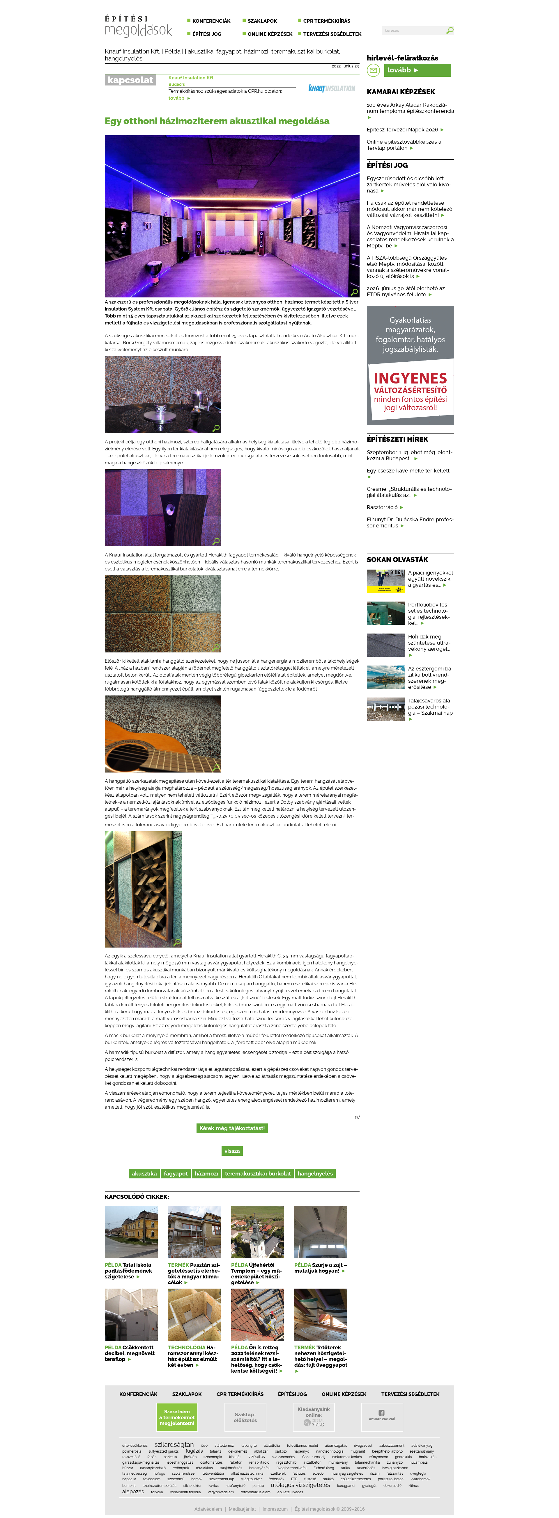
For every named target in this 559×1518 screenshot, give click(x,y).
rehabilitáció (259, 1462)
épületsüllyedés (290, 1492)
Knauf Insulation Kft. (132, 51)
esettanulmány (422, 1451)
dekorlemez (237, 1451)
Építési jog (206, 34)
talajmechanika (367, 1462)
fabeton (236, 1462)
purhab (258, 1486)
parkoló (281, 1451)
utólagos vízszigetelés (300, 1484)
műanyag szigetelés (346, 1473)
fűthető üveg (324, 1468)
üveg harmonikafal (292, 1468)
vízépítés (256, 1456)
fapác (152, 1457)
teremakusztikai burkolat (305, 51)
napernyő (301, 1451)
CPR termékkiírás (326, 21)
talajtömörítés (231, 1468)
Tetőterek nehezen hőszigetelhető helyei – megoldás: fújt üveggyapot (320, 1356)
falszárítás (395, 1473)
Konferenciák (211, 21)
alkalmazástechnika (247, 1473)
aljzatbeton (312, 1462)
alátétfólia (272, 1446)
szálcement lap (221, 1479)
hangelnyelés (123, 58)
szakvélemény (283, 1457)
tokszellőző (131, 1457)
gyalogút (369, 1486)
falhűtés (299, 1473)
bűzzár (127, 1468)
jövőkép (190, 1457)
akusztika (200, 51)
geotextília (403, 1457)
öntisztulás (427, 1457)
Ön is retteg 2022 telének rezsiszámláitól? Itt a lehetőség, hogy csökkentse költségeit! (256, 1359)
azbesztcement (391, 1446)
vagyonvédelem (221, 1492)
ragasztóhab (286, 1462)
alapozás (133, 1491)
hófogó (159, 1473)
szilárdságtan (174, 1444)
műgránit (358, 1451)
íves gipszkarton (395, 1468)
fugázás (194, 1451)
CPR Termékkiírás (240, 1394)
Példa (172, 51)
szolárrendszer (184, 1473)
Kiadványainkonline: (314, 1412)
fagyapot (228, 51)
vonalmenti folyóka (185, 1492)
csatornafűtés (211, 1462)
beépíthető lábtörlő (387, 1451)
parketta (170, 1457)
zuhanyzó (395, 1462)
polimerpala (131, 1451)
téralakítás (204, 1468)
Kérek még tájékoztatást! (232, 1128)
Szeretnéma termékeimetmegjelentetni (177, 1417)
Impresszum (275, 1509)
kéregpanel (346, 1486)
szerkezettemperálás (159, 1486)
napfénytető (235, 1486)
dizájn (375, 1473)
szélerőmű (175, 1479)
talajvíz (215, 1451)
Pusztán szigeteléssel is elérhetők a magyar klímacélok (194, 1273)
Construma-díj (313, 1457)
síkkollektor (192, 1486)
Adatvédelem (208, 1509)
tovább (177, 98)
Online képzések (270, 34)
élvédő (318, 1473)
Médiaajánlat (242, 1509)
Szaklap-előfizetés (245, 1417)
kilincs (413, 1486)
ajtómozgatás (336, 1446)
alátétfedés (366, 1468)
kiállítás (235, 1457)
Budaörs (177, 84)
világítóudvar (251, 1479)
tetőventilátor (213, 1473)
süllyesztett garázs (163, 1451)
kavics (213, 1486)
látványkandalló (153, 1468)
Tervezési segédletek (332, 34)
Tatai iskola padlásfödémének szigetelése (128, 1271)
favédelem (151, 1479)
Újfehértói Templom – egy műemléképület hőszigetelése (256, 1273)
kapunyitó (249, 1446)
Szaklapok (262, 21)
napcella (129, 1479)
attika (345, 1468)
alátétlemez (224, 1446)
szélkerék (278, 1473)
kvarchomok (420, 1479)
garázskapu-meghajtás (141, 1462)
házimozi (256, 51)
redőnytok (181, 1468)
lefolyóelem (378, 1457)
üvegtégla (418, 1473)
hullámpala (419, 1462)
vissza (232, 1151)
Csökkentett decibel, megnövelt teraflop (130, 1353)
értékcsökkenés (135, 1446)
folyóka (157, 1492)
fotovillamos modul (302, 1446)
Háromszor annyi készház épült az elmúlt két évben (193, 1356)
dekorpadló (392, 1486)
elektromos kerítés (347, 1457)
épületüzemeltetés (356, 1479)
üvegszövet (363, 1446)
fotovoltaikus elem (255, 1492)
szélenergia (213, 1457)
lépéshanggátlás (180, 1462)
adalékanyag (421, 1446)
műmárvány (338, 1462)
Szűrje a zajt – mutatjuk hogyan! (320, 1268)
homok (196, 1479)
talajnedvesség (134, 1473)
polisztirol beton (391, 1479)
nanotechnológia (330, 1451)
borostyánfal (259, 1468)
